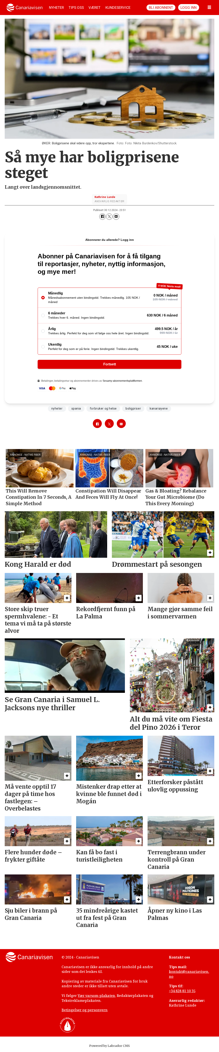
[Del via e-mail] (116, 216)
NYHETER (56, 7)
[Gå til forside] (24, 7)
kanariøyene (159, 408)
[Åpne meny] (209, 7)
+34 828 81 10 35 (182, 991)
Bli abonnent (161, 7)
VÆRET (95, 7)
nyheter (57, 408)
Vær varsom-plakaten (96, 995)
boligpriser (133, 408)
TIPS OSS (76, 7)
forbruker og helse (103, 408)
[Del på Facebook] (102, 216)
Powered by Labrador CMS (109, 1046)
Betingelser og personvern (85, 1010)
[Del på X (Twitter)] (109, 216)
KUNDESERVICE (117, 7)
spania (76, 408)
